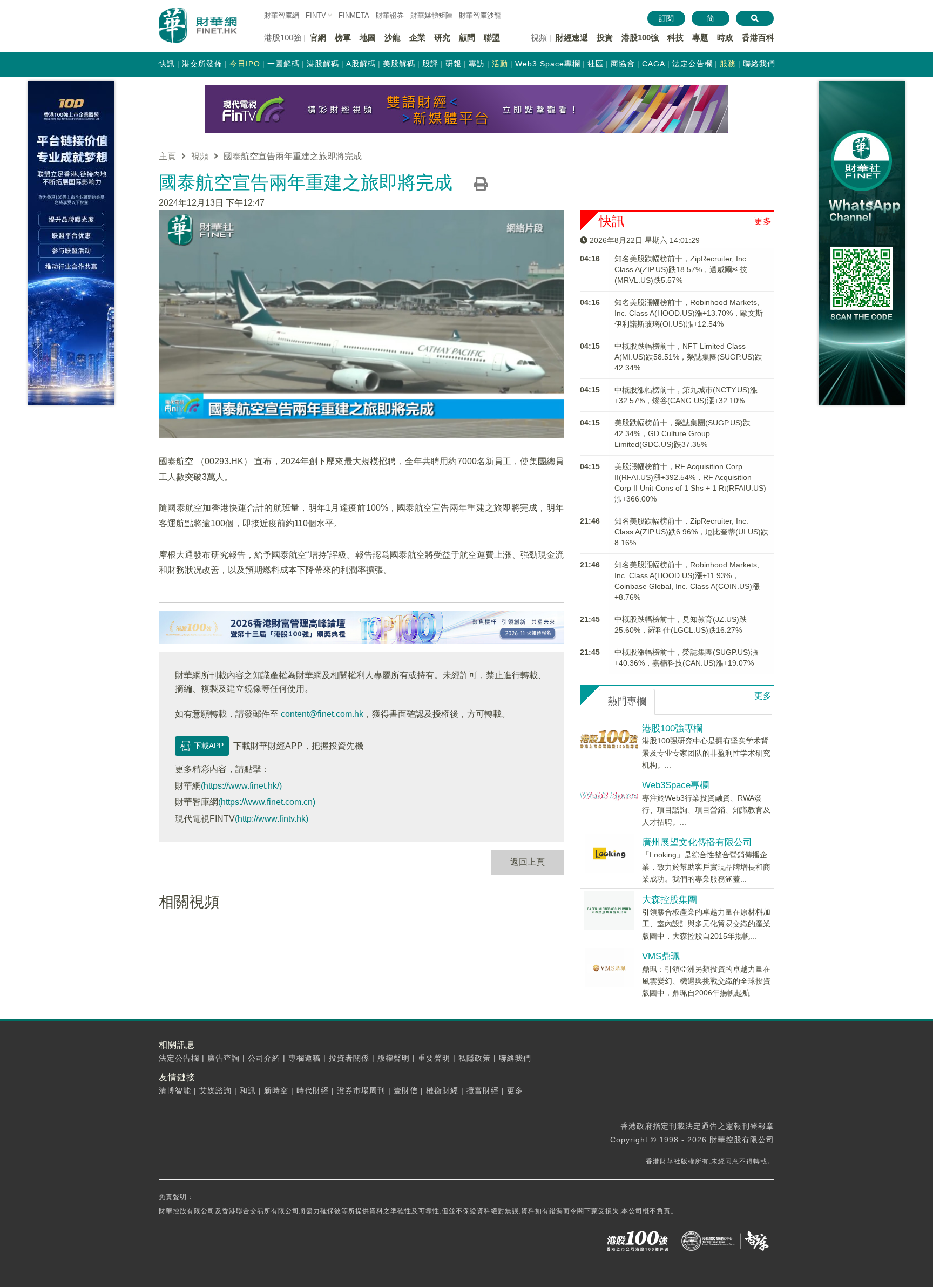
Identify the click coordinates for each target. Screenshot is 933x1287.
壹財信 (406, 1090)
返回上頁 (527, 861)
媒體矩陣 (431, 15)
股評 (430, 63)
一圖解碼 (283, 63)
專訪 (477, 63)
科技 (675, 37)
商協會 (623, 63)
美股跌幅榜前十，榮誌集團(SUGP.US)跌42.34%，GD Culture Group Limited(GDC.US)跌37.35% (682, 433)
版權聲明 (393, 1058)
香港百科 (758, 37)
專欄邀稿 (304, 1058)
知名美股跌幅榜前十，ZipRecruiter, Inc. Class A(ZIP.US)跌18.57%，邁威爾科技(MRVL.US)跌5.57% (681, 269)
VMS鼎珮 (661, 956)
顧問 (467, 37)
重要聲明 (434, 1058)
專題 (700, 37)
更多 (763, 221)
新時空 (276, 1090)
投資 (605, 37)
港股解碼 (323, 63)
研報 (453, 63)
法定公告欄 (692, 63)
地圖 (368, 37)
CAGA (653, 63)
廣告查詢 (223, 1058)
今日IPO (244, 63)
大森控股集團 (669, 900)
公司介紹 (264, 1058)
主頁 (167, 156)
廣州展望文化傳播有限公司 (697, 842)
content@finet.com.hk (322, 714)
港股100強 (640, 37)
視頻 (199, 156)
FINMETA (354, 15)
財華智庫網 (281, 15)
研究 (442, 37)
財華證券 (390, 15)
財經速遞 (572, 37)
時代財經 (312, 1090)
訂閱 (666, 18)
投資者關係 (349, 1058)
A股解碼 (361, 63)
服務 (728, 63)
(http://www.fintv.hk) (271, 818)
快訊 (167, 63)
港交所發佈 (202, 63)
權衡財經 (442, 1090)
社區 (595, 63)
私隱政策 (474, 1058)
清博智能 (175, 1090)
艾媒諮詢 (215, 1090)
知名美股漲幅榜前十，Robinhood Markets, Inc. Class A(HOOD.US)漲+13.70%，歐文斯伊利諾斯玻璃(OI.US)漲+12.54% (688, 313)
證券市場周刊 (361, 1090)
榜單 (343, 37)
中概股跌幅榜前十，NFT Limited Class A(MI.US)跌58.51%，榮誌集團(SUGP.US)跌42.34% (688, 357)
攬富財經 (482, 1090)
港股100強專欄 (672, 728)
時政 (725, 37)
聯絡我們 (759, 63)
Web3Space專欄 (675, 785)
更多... (519, 1090)
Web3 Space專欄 (547, 63)
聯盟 (492, 37)
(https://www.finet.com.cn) (266, 802)
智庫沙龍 (480, 15)
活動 (500, 63)
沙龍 (392, 37)
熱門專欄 (626, 701)
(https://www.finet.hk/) (241, 785)
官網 (318, 37)
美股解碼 (399, 63)
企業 (417, 37)
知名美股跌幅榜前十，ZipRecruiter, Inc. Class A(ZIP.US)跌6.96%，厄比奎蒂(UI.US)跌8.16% (691, 532)
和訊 (248, 1090)
